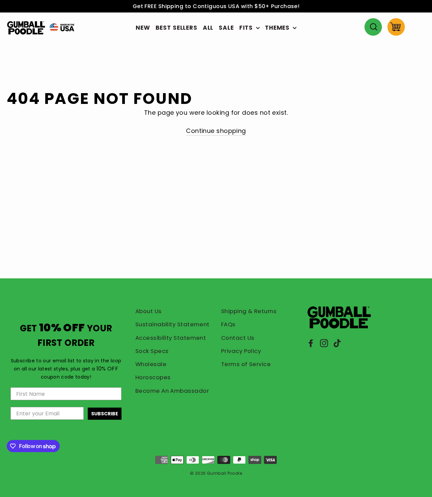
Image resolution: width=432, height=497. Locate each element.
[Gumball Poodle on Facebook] (311, 343)
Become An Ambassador (172, 391)
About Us (148, 311)
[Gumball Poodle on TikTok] (337, 343)
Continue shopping (216, 131)
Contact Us (237, 338)
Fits (246, 28)
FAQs (228, 324)
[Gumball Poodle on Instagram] (324, 343)
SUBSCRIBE (104, 413)
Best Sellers (176, 28)
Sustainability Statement (172, 324)
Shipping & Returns (248, 311)
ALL (208, 28)
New (143, 28)
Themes (278, 28)
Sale (226, 28)
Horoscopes (153, 377)
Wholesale (150, 364)
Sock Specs (152, 351)
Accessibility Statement (170, 338)
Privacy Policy (241, 351)
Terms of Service (246, 364)
